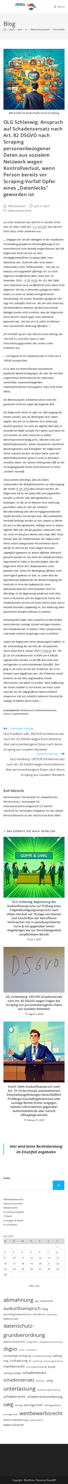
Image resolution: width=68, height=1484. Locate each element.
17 (14, 1263)
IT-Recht (7, 1216)
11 (23, 1258)
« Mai (31, 1285)
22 (57, 1263)
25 (23, 1269)
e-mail (21, 1349)
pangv (51, 1366)
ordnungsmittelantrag (36, 1366)
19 (31, 1263)
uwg (8, 1404)
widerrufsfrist (36, 1420)
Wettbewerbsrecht (13, 1199)
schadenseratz (34, 1372)
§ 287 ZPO (22, 489)
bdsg (45, 1309)
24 (14, 1269)
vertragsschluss (52, 1405)
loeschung (37, 1361)
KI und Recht (10, 1224)
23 (5, 1269)
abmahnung (18, 1299)
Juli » (37, 1285)
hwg (6, 1361)
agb (37, 1300)
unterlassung (19, 1388)
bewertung (51, 1314)
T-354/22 (46, 650)
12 (31, 1258)
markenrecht (14, 1366)
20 (40, 1263)
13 (40, 1258)
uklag (49, 1380)
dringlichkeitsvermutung (50, 1341)
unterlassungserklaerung (48, 1389)
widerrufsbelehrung (15, 1420)
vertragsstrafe (10, 1414)
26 (31, 1269)
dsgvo (6, 713)
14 (49, 1258)
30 (5, 1274)
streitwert (40, 1380)
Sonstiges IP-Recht (13, 1220)
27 (40, 1269)
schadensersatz (20, 713)
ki (30, 1361)
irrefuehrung (19, 1361)
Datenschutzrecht (20, 210)
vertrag (18, 1405)
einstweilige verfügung (17, 1355)
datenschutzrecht (14, 1341)
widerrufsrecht (13, 1425)
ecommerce (31, 1349)
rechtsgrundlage (12, 1373)
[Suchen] (59, 1185)
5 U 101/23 (39, 226)
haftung (57, 1355)
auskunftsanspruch (22, 1308)
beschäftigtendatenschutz (17, 1314)
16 (5, 1263)
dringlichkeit (32, 1342)
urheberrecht (14, 1396)
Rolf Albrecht (16, 206)
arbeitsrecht (46, 1301)
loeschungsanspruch (53, 1361)
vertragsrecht (33, 1405)
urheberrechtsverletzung (44, 1397)
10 (14, 1258)
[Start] (4, 29)
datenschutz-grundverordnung (38, 710)
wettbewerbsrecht (40, 1413)
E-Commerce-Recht (13, 1212)
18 (23, 1263)
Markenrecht (10, 1207)
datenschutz (10, 1318)
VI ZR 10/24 (30, 280)
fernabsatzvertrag (42, 1355)
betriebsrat (39, 1314)
